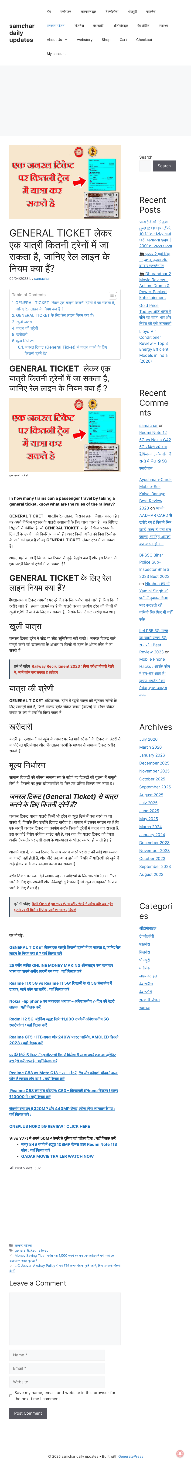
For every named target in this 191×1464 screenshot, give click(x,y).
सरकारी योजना (56, 25)
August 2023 (151, 874)
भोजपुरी (132, 11)
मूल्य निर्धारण (25, 341)
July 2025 (148, 803)
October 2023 (152, 858)
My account (56, 53)
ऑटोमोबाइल (120, 25)
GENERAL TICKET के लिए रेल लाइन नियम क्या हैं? (55, 315)
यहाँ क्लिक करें (41, 1096)
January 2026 (152, 755)
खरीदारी (21, 334)
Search (145, 157)
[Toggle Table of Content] (110, 296)
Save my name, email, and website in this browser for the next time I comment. (64, 1395)
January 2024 (152, 834)
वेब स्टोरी (98, 25)
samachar (148, 425)
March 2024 (150, 826)
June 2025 (149, 810)
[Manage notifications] (180, 1453)
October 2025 (152, 779)
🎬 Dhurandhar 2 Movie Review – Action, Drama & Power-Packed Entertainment (155, 285)
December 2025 (154, 763)
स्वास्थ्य (163, 25)
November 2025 (154, 771)
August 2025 (151, 795)
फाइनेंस (151, 11)
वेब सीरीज (143, 25)
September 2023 (155, 866)
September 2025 (155, 787)
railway (43, 1250)
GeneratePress (130, 1456)
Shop (106, 39)
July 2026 (148, 739)
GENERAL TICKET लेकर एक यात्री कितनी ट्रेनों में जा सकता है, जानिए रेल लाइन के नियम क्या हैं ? (65, 305)
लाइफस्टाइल (88, 11)
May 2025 (148, 818)
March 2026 (150, 747)
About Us (54, 39)
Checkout (144, 39)
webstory (84, 39)
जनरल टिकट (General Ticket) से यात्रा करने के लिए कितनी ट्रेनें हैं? (66, 350)
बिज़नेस (79, 25)
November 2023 (154, 850)
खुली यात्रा (24, 322)
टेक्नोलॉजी (112, 11)
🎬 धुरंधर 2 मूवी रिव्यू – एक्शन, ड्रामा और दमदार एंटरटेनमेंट (154, 259)
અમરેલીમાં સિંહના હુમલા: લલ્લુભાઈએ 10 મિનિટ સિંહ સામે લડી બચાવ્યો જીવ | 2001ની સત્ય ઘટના (155, 234)
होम (49, 11)
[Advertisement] (95, 100)
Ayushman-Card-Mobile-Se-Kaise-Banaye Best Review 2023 (155, 493)
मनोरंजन (65, 11)
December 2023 (154, 842)
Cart (123, 39)
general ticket (25, 1250)
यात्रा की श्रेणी (27, 328)
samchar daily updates (21, 32)
